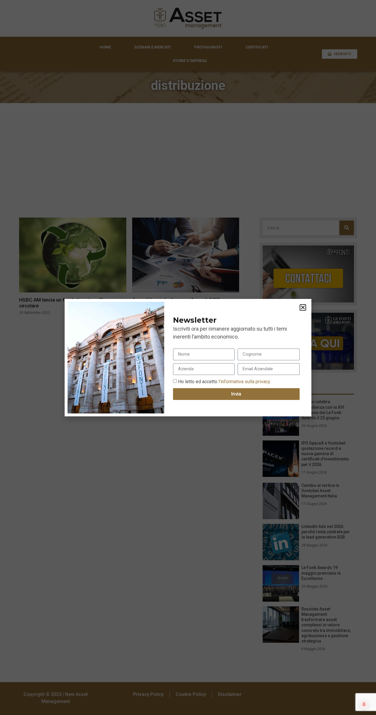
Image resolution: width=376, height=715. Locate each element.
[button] (303, 307)
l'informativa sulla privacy (243, 381)
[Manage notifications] (364, 704)
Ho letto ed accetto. (224, 381)
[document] (188, 357)
